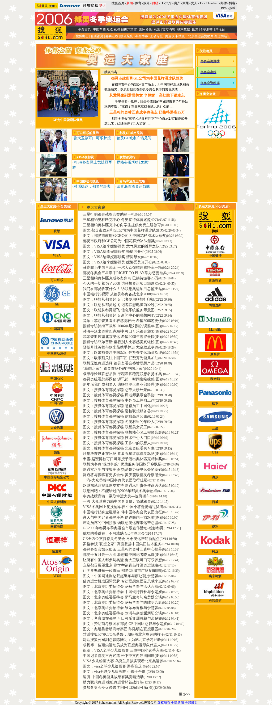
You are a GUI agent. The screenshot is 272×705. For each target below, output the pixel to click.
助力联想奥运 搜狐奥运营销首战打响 (113, 682)
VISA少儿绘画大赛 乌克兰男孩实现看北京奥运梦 (123, 661)
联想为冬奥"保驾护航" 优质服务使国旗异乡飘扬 (122, 464)
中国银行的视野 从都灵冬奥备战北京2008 (117, 294)
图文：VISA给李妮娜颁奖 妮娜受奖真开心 (117, 262)
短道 (110, 29)
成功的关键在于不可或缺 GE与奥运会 (114, 533)
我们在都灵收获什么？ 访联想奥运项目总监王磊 (122, 289)
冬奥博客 (141, 36)
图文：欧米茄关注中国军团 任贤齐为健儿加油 (120, 358)
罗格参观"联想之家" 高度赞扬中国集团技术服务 (122, 544)
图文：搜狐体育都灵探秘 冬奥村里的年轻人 (119, 422)
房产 (177, 3)
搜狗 (232, 8)
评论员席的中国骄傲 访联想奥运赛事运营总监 (120, 523)
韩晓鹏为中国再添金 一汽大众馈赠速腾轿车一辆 (122, 268)
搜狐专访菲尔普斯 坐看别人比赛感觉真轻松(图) (122, 342)
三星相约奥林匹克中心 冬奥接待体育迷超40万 (120, 220)
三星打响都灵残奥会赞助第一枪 (109, 214)
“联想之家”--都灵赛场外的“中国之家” (113, 369)
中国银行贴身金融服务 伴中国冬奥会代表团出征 (122, 512)
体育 (138, 3)
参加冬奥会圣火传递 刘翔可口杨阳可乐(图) (118, 688)
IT (161, 3)
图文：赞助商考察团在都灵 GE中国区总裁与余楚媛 (125, 624)
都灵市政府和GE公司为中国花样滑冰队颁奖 (119, 241)
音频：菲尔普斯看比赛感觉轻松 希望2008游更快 (122, 321)
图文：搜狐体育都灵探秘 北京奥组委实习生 (119, 448)
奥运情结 (220, 36)
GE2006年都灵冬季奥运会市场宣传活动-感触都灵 (123, 528)
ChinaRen (212, 3)
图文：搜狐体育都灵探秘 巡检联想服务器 (117, 411)
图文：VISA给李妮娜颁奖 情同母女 (112, 257)
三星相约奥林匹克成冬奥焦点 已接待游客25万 (120, 278)
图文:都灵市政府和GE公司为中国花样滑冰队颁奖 (123, 230)
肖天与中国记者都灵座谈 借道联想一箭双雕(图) (122, 517)
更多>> (184, 694)
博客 (232, 3)
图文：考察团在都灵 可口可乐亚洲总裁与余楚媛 (122, 618)
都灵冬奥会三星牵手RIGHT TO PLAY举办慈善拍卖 (125, 273)
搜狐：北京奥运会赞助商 (196, 36)
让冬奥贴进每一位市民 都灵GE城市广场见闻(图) (122, 571)
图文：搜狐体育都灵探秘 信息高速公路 (115, 416)
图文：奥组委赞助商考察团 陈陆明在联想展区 (120, 629)
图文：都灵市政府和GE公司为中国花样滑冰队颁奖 (124, 236)
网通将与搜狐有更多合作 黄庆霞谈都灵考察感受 (122, 475)
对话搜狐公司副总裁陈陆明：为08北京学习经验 (122, 640)
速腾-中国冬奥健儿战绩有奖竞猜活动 (113, 677)
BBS (224, 8)
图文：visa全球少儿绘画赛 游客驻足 (113, 666)
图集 (195, 29)
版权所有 (164, 702)
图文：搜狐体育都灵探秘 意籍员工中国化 (117, 406)
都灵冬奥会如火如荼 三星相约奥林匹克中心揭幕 (122, 549)
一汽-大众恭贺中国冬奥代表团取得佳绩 (115, 480)
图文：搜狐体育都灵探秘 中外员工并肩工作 (119, 400)
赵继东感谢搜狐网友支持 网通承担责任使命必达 (122, 486)
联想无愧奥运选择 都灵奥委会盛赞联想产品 (119, 363)
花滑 (117, 29)
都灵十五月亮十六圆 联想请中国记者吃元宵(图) (122, 555)
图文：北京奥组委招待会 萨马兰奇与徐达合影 (120, 587)
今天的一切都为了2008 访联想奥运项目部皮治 (120, 284)
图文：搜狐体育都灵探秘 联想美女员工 (115, 427)
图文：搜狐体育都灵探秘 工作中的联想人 (117, 443)
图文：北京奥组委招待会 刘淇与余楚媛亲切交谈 (122, 613)
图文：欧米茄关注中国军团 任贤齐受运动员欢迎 (122, 353)
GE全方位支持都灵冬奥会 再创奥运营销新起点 (121, 539)
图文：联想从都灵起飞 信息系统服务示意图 (119, 310)
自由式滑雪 (129, 29)
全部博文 (191, 702)
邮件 (223, 3)
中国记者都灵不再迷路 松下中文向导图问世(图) (122, 656)
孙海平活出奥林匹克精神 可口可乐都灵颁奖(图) (122, 331)
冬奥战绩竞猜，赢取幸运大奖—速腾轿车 (116, 496)
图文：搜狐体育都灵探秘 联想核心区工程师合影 (122, 432)
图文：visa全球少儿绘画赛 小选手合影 (115, 672)
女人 (194, 3)
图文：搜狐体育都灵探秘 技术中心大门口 (117, 438)
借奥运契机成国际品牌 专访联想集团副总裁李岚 (122, 581)
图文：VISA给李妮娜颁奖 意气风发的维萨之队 (121, 246)
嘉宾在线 (111, 36)
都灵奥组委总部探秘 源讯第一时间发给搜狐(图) (122, 379)
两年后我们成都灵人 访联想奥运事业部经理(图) (122, 385)
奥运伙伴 (171, 36)
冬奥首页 (84, 29)
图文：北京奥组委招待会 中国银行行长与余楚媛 (122, 592)
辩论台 (220, 29)
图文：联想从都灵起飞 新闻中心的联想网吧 (119, 315)
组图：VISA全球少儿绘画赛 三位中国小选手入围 (123, 650)
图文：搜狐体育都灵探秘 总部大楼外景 (115, 390)
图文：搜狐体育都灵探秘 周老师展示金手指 (119, 395)
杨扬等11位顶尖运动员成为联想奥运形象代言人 (122, 645)
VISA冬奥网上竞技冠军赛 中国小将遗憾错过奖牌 (123, 507)
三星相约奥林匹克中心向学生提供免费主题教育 (122, 225)
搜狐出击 (82, 36)
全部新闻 (177, 702)
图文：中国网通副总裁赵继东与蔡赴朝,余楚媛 (120, 576)
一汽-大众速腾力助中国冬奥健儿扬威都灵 (117, 501)
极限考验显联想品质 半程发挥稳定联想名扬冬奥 (123, 374)
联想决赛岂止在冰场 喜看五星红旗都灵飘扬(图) (122, 454)
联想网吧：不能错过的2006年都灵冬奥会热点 (120, 491)
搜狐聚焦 (126, 36)
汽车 (168, 3)
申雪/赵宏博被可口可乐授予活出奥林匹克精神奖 (122, 459)
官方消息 (168, 29)
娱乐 (146, 3)
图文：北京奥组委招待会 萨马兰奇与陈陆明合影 (122, 603)
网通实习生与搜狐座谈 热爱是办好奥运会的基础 (122, 470)
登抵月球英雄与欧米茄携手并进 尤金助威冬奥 (120, 347)
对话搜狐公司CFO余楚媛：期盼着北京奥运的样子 (123, 634)
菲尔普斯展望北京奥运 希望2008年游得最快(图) (122, 337)
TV (201, 3)
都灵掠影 (207, 29)
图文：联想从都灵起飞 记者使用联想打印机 (119, 299)
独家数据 (183, 29)
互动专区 (156, 36)
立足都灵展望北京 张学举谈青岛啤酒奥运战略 (120, 565)
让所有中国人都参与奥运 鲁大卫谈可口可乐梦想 (122, 560)
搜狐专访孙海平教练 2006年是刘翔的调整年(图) (122, 326)
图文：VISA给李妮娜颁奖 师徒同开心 (114, 252)
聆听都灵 (97, 36)
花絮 (157, 29)
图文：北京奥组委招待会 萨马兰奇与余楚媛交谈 (122, 597)
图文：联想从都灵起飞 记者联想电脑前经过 (119, 305)
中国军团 (99, 29)
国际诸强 (145, 29)
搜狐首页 (118, 3)
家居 (185, 3)
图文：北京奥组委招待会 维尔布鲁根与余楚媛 (120, 608)
